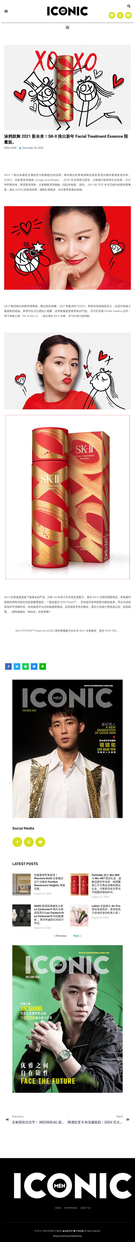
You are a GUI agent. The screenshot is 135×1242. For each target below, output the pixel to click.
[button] (6, 11)
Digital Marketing (76, 1236)
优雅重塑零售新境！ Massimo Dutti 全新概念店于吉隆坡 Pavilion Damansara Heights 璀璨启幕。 (49, 881)
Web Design (65, 1236)
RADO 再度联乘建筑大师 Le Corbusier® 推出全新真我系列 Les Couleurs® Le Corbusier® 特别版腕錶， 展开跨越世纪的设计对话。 (49, 914)
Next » (77, 935)
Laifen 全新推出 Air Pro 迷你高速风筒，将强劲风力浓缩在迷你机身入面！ (106, 909)
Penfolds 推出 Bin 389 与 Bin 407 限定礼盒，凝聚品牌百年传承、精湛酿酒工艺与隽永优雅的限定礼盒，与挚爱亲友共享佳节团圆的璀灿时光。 (106, 883)
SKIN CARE (10, 147)
